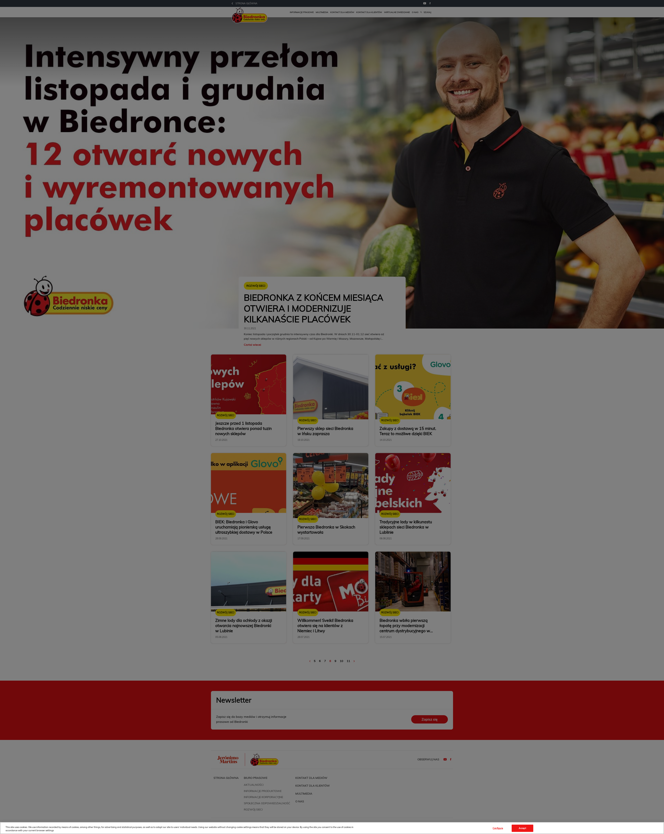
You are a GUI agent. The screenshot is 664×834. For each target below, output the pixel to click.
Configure (498, 828)
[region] (332, 828)
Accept (522, 828)
